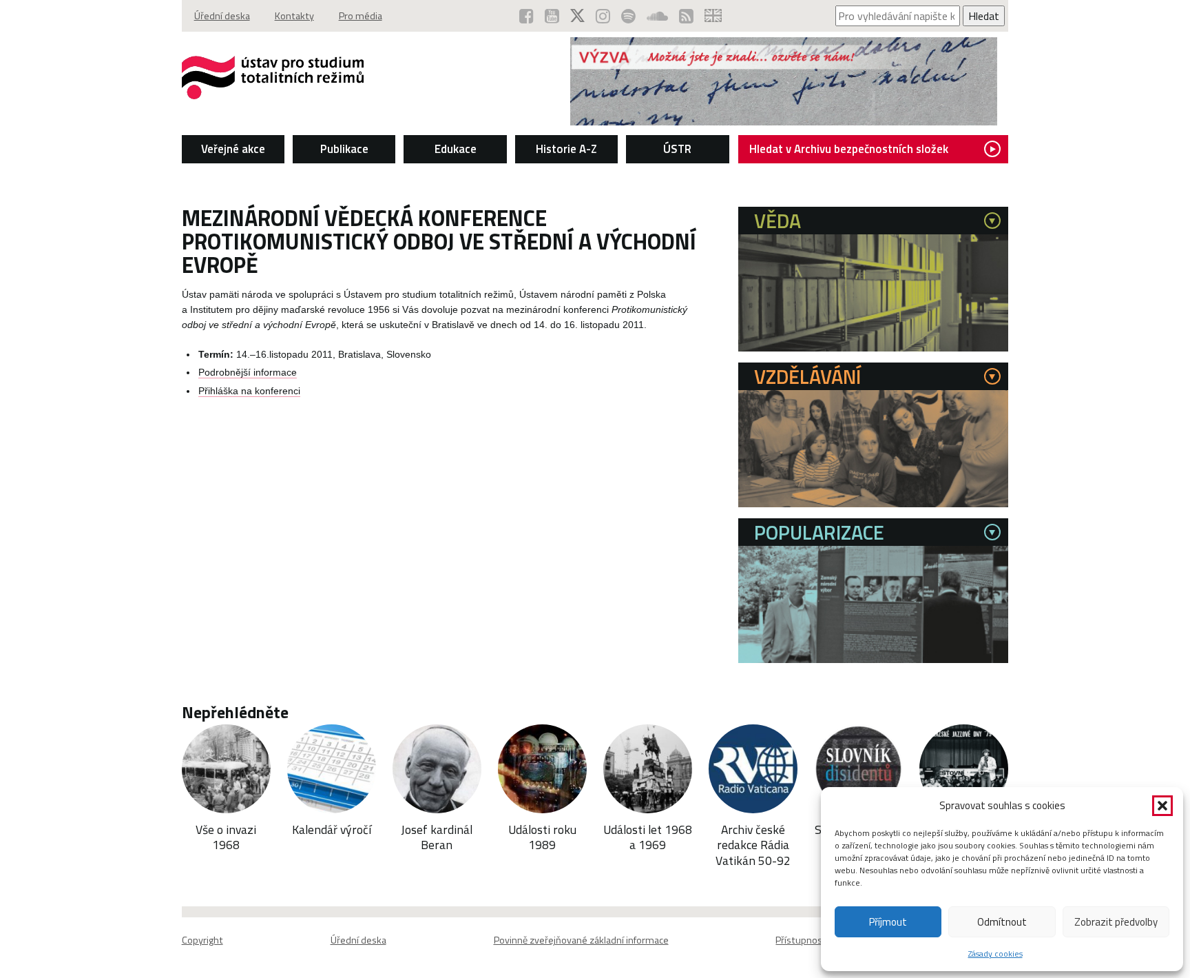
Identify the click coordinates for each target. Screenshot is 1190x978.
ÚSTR (677, 149)
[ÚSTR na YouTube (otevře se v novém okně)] (552, 16)
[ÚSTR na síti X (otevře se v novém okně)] (577, 16)
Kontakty (294, 15)
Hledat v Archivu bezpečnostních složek (848, 149)
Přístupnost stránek (818, 940)
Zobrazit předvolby (1116, 922)
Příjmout (888, 922)
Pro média (360, 15)
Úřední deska (222, 15)
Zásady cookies (995, 953)
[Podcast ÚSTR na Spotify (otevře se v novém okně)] (628, 16)
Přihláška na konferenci (249, 391)
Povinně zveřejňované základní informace (581, 940)
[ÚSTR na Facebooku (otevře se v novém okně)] (526, 16)
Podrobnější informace (247, 372)
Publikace (344, 149)
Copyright (202, 940)
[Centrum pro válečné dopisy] (783, 121)
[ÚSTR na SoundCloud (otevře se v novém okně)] (657, 16)
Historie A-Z (566, 149)
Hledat (983, 16)
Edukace (456, 149)
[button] (1162, 806)
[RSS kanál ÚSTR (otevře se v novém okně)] (686, 16)
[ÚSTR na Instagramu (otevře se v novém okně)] (603, 16)
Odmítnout (1002, 922)
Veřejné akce (233, 149)
